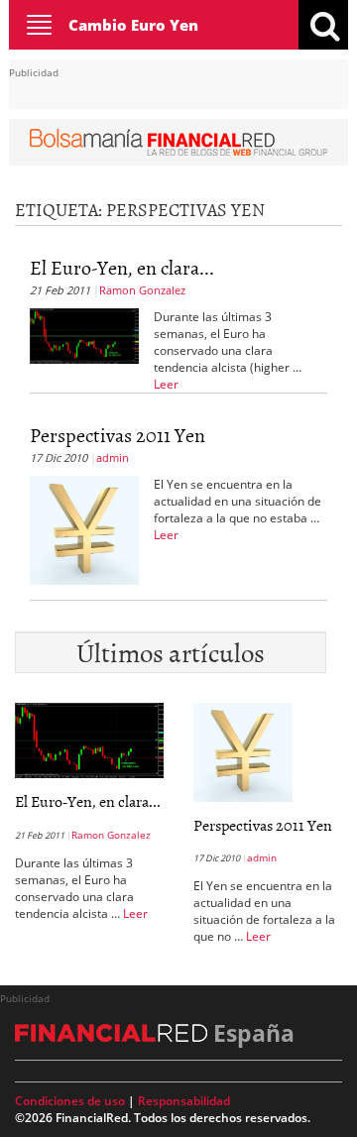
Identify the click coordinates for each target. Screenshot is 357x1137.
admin (112, 457)
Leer (166, 384)
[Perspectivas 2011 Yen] (84, 528)
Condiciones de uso (70, 1100)
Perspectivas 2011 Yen (117, 434)
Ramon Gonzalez (142, 290)
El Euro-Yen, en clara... (122, 267)
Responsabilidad (184, 1100)
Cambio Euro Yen (133, 25)
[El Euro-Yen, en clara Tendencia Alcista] (84, 334)
